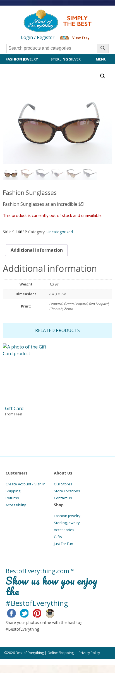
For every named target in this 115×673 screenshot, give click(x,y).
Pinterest (41, 612)
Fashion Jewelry (22, 59)
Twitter (28, 612)
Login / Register (37, 37)
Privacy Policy (89, 652)
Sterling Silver (66, 59)
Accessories (64, 529)
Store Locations (67, 490)
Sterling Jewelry (67, 522)
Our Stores (63, 483)
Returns (12, 497)
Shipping (13, 490)
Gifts (58, 536)
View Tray (81, 37)
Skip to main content (21, 14)
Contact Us (63, 497)
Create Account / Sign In (25, 483)
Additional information (37, 250)
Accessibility (16, 504)
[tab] (37, 250)
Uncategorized (60, 231)
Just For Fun (63, 543)
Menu (101, 59)
